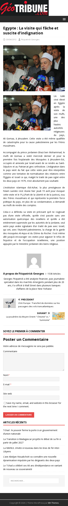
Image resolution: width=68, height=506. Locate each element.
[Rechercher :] (34, 481)
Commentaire (10, 351)
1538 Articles (54, 273)
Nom (5, 375)
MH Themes (53, 503)
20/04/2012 (11, 39)
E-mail (6, 384)
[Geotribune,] (24, 14)
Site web (7, 393)
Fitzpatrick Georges (30, 39)
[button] (63, 19)
